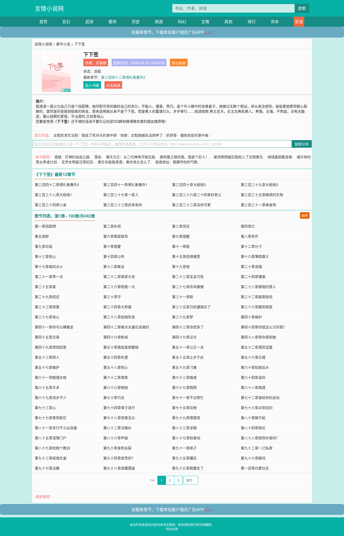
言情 (205, 21)
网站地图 (172, 529)
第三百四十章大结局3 (189, 184)
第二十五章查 (45, 286)
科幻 (182, 21)
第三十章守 (112, 296)
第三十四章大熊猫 (117, 306)
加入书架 (92, 85)
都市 (113, 21)
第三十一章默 (182, 296)
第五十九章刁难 (184, 367)
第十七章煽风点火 (49, 266)
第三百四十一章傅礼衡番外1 (125, 184)
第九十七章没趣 (47, 467)
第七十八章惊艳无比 (119, 417)
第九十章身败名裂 (117, 447)
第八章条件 (249, 236)
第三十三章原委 (47, 306)
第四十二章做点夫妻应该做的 (126, 326)
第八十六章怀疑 (115, 437)
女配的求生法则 (65, 135)
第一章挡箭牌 (45, 226)
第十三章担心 (45, 256)
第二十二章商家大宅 (119, 276)
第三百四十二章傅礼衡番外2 (123, 77)
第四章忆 (248, 226)
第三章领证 (181, 226)
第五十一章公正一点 (188, 347)
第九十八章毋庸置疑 (119, 467)
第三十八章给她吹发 (119, 316)
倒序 (304, 215)
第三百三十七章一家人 (121, 194)
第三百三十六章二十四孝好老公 (196, 194)
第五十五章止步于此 (188, 357)
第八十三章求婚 (184, 427)
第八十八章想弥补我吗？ (260, 437)
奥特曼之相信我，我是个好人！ (184, 156)
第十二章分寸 (251, 246)
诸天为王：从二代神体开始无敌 (130, 156)
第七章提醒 (181, 236)
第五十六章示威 (253, 357)
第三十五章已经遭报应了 (191, 306)
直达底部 (179, 62)
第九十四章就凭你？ (119, 457)
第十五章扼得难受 (186, 256)
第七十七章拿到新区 (50, 417)
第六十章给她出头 (255, 367)
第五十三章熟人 (47, 357)
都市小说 (63, 43)
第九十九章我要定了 (188, 467)
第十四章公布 (113, 256)
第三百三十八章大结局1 (53, 194)
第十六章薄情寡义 (255, 256)
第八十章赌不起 (253, 417)
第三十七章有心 (47, 316)
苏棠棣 (101, 62)
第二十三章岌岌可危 (188, 276)
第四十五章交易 (47, 336)
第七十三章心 (45, 407)
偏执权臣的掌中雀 (194, 135)
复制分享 (302, 143)
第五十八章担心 (115, 367)
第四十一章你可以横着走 (54, 326)
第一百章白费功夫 (255, 467)
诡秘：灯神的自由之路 (72, 156)
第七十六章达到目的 (256, 407)
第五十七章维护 (47, 367)
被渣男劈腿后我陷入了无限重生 (238, 156)
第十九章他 (181, 266)
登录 (299, 21)
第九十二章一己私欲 (256, 447)
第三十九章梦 (182, 316)
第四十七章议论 (184, 336)
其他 (228, 21)
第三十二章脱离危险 (256, 296)
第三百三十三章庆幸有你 (122, 204)
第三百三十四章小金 (50, 204)
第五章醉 (42, 236)
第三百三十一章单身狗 (258, 204)
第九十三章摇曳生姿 (50, 457)
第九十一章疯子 (184, 447)
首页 (43, 21)
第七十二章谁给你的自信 (260, 397)
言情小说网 (49, 8)
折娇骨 (171, 135)
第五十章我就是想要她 (121, 347)
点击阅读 (113, 85)
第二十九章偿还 (47, 296)
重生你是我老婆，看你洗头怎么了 (124, 161)
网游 (159, 21)
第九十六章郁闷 (253, 457)
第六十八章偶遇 (253, 387)
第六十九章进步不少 (50, 397)
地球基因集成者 (279, 156)
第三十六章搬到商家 (256, 306)
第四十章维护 (251, 316)
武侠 (89, 21)
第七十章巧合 (113, 397)
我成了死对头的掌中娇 (99, 135)
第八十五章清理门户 (50, 437)
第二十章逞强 (251, 266)
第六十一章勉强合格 (50, 377)
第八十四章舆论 (253, 427)
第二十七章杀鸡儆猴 (188, 286)
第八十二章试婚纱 (117, 427)
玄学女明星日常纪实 (77, 161)
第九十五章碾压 (184, 457)
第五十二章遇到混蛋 (256, 347)
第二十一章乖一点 (49, 276)
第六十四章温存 (253, 377)
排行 (252, 21)
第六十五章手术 (47, 387)
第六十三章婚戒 (184, 377)
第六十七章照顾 (184, 387)
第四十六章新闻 (115, 336)
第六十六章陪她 (115, 387)
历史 (136, 21)
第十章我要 (112, 246)
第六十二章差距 (115, 377)
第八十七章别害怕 (186, 437)
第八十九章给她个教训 (52, 447)
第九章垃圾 (43, 246)
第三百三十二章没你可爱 (191, 204)
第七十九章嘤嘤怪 (186, 417)
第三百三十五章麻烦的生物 (262, 194)
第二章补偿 (112, 226)
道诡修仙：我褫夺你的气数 (176, 161)
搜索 (302, 8)
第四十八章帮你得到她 (258, 336)
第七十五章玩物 (184, 407)
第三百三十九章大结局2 (259, 184)
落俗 (97, 156)
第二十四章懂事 (253, 276)
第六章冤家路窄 (115, 236)
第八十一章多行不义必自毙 (56, 427)
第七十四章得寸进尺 (119, 407)
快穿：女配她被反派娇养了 (141, 135)
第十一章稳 (181, 246)
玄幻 (66, 21)
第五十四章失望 (115, 357)
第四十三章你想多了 (188, 326)
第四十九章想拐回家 (50, 347)
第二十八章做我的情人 (258, 286)
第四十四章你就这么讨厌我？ (264, 326)
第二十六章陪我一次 (119, 286)
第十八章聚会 (113, 266)
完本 (275, 21)
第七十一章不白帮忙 (188, 397)
